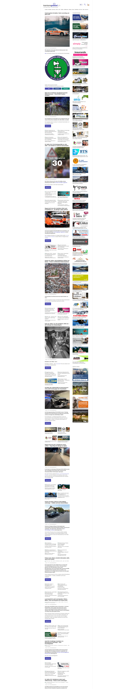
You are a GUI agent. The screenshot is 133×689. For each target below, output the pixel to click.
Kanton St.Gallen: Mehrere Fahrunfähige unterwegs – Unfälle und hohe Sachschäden (56, 502)
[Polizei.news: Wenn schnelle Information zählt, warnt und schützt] (57, 561)
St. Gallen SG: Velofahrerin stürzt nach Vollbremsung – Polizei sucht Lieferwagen (56, 680)
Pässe (73, 9)
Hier (46, 53)
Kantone (53, 9)
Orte (59, 9)
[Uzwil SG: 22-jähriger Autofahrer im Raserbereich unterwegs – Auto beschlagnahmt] (57, 646)
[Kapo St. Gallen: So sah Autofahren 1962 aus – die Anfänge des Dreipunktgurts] (57, 342)
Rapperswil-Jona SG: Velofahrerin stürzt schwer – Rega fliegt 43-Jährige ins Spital (56, 445)
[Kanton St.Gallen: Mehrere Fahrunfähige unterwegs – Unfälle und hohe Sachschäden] (57, 513)
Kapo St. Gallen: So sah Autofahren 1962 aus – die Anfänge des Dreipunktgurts (57, 324)
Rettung (80, 9)
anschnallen (58, 363)
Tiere (83, 9)
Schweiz (46, 9)
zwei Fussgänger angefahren (59, 232)
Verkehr (70, 9)
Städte (56, 9)
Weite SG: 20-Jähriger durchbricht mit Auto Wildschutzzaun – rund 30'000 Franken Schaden (56, 94)
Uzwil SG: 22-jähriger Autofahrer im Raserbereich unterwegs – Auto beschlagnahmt (54, 642)
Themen (62, 9)
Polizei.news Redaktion (52, 116)
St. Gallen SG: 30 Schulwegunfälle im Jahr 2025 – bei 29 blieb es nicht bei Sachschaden (57, 145)
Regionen (49, 9)
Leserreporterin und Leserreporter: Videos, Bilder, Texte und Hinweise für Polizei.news (56, 599)
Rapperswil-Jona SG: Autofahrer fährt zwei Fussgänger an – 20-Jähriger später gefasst (56, 209)
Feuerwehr (76, 9)
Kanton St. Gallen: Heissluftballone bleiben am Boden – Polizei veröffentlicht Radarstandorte (57, 261)
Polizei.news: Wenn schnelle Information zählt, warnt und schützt (57, 558)
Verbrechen (66, 9)
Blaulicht (86, 9)
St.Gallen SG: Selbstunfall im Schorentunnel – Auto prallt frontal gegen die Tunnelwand (57, 388)
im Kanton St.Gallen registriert (61, 182)
